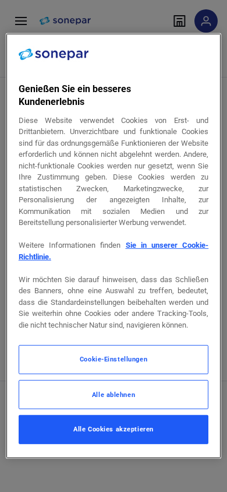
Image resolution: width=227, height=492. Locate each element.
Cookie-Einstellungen (113, 359)
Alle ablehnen (113, 395)
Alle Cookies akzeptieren (113, 429)
